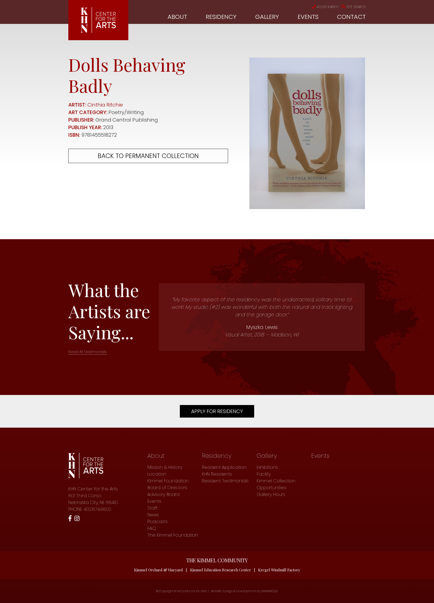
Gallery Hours (271, 494)
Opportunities (271, 487)
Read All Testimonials (87, 351)
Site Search (356, 6)
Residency (221, 17)
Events (308, 17)
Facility (264, 474)
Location (156, 474)
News (153, 515)
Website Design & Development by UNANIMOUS (244, 591)
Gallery (267, 17)
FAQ (151, 528)
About (177, 17)
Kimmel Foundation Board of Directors (168, 484)
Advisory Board (163, 494)
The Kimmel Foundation (172, 535)
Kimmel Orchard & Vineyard (158, 569)
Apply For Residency (217, 411)
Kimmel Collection (276, 481)
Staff (152, 508)
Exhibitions (267, 467)
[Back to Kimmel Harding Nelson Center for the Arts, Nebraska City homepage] (98, 31)
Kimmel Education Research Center (220, 569)
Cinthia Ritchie (105, 104)
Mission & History (164, 467)
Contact (351, 17)
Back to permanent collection (148, 156)
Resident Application (224, 467)
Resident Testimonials (225, 481)
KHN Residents (217, 474)
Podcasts (157, 521)
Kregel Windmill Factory (279, 569)
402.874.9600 (327, 6)
